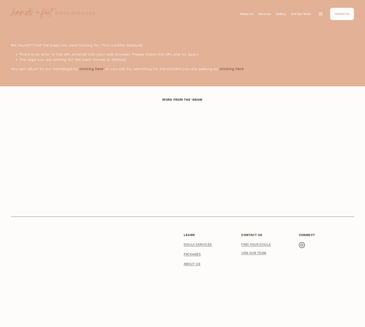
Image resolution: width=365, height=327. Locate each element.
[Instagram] (321, 14)
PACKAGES (192, 254)
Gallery (281, 14)
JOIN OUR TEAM (254, 253)
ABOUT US (192, 264)
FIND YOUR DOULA (256, 244)
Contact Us (342, 13)
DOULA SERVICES (198, 244)
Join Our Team (301, 14)
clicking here (91, 69)
